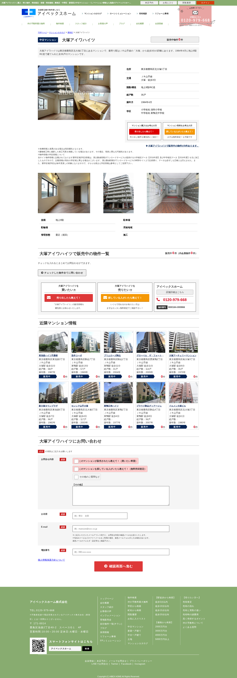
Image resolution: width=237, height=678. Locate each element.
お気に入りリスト (137, 618)
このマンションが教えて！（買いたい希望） (108, 461)
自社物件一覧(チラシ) (111, 624)
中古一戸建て (134, 635)
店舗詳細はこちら (175, 292)
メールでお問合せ (118, 661)
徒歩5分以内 (161, 602)
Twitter (114, 664)
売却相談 (143, 13)
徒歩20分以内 (162, 614)
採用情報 (104, 632)
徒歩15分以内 (162, 610)
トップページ (107, 598)
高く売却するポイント (194, 618)
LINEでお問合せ (100, 664)
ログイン (205, 3)
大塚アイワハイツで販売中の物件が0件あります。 (173, 145)
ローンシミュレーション (120, 13)
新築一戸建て (134, 631)
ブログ (122, 23)
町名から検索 (134, 610)
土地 (130, 639)
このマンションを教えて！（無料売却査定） (113, 469)
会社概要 (140, 23)
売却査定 (187, 602)
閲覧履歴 (132, 614)
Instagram (140, 664)
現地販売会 (105, 619)
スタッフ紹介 (81, 23)
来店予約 (101, 661)
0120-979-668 (175, 300)
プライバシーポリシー (141, 661)
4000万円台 (161, 635)
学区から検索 (134, 606)
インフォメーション (110, 615)
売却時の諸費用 (191, 614)
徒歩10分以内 (162, 606)
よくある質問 (189, 627)
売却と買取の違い (192, 610)
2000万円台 (161, 626)
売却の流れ (188, 606)
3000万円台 (161, 631)
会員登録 (159, 23)
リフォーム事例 (161, 13)
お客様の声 (103, 23)
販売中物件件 (175, 39)
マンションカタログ (93, 13)
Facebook (126, 664)
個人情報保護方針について (51, 560)
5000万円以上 (162, 639)
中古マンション (135, 626)
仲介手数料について (193, 623)
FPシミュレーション (110, 640)
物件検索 (60, 23)
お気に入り (168, 3)
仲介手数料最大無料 (36, 23)
